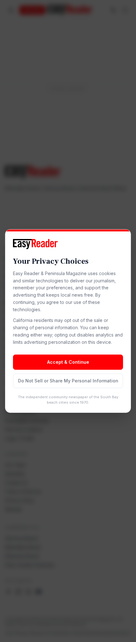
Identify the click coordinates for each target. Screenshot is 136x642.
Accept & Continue (68, 362)
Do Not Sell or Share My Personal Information (68, 380)
